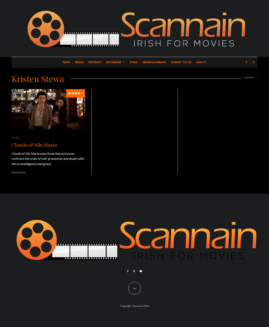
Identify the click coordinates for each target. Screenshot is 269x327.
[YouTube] (140, 271)
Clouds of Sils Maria (34, 145)
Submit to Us (181, 62)
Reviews (94, 62)
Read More (19, 172)
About (201, 62)
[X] (253, 62)
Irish (66, 62)
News (79, 62)
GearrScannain (154, 62)
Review (16, 137)
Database (113, 62)
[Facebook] (246, 62)
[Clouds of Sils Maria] (48, 109)
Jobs (133, 62)
